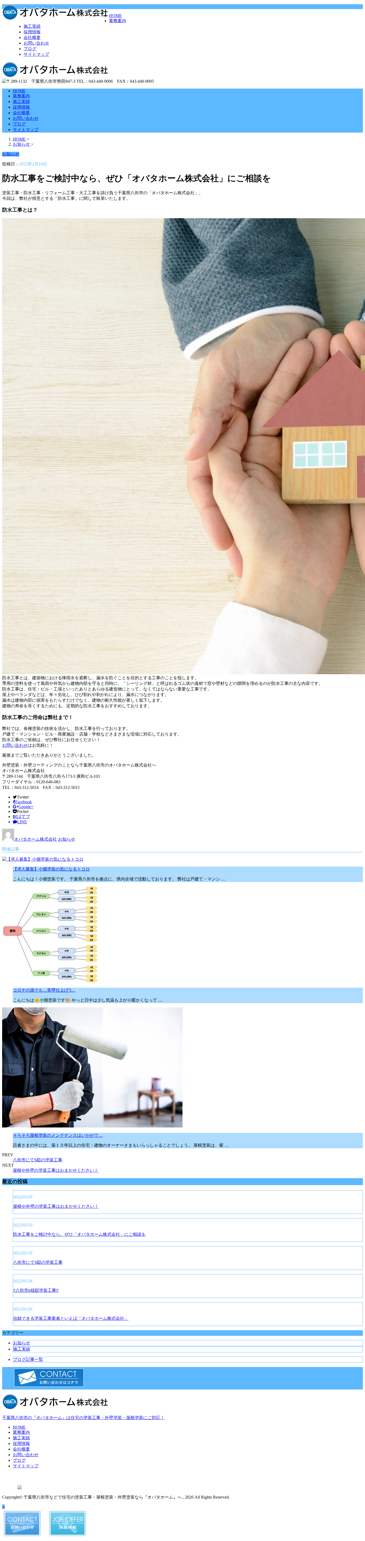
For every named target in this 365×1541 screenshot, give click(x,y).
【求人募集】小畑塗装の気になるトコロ (51, 869)
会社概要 (32, 37)
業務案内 (117, 20)
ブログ (30, 48)
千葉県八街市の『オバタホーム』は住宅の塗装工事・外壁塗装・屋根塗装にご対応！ (83, 1417)
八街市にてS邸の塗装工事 (37, 1160)
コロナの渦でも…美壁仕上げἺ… (44, 990)
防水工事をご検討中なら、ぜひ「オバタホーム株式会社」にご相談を (79, 1234)
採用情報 (32, 32)
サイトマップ (36, 54)
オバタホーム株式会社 (35, 839)
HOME (115, 15)
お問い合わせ (36, 43)
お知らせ (66, 839)
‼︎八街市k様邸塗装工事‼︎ (36, 1290)
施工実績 (32, 26)
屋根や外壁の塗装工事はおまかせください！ (55, 1170)
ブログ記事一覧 (28, 1359)
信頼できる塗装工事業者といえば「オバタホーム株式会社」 (71, 1318)
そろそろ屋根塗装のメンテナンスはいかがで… (58, 1135)
